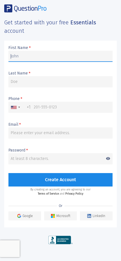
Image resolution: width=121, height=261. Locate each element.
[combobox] (20, 107)
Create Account (60, 179)
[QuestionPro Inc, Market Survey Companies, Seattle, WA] (60, 239)
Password (59, 150)
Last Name (19, 73)
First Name (19, 47)
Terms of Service (48, 193)
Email (14, 124)
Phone (15, 98)
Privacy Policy (74, 193)
